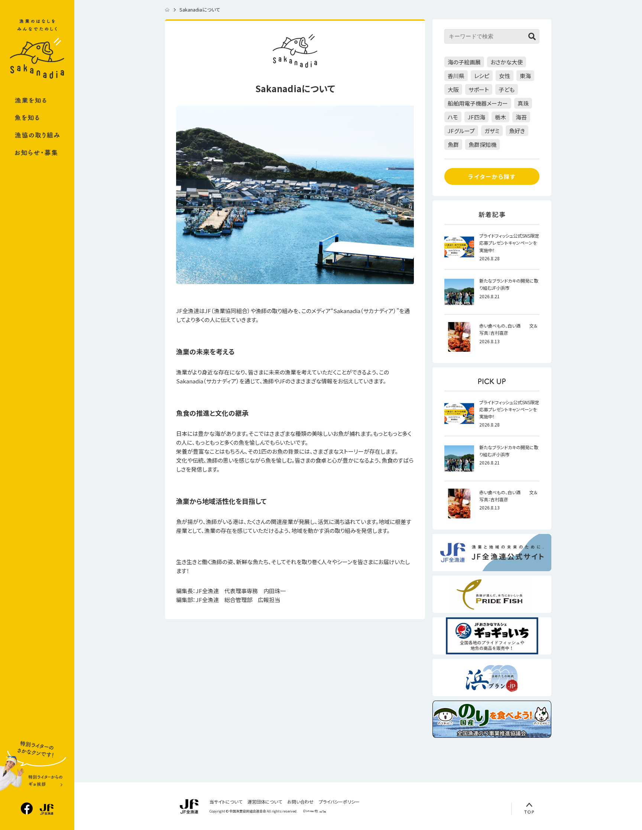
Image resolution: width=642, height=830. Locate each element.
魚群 (453, 144)
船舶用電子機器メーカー (478, 103)
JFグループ (461, 131)
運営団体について (264, 802)
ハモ (453, 117)
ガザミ (491, 131)
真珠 (523, 103)
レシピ (481, 76)
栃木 (500, 117)
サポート (478, 89)
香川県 (456, 76)
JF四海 (476, 117)
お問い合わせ (300, 802)
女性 (504, 76)
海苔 (521, 117)
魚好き (517, 131)
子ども (507, 89)
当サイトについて (226, 802)
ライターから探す (492, 176)
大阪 (453, 89)
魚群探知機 (482, 144)
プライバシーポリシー (339, 802)
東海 (525, 76)
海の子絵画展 (464, 62)
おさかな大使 (506, 62)
